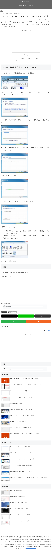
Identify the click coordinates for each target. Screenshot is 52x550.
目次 (24, 55)
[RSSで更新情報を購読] (38, 321)
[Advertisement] (26, 41)
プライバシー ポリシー (31, 548)
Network (10, 312)
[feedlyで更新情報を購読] (13, 321)
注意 (16, 60)
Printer (15, 312)
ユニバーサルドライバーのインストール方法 (26, 58)
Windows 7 (5, 312)
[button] (42, 316)
